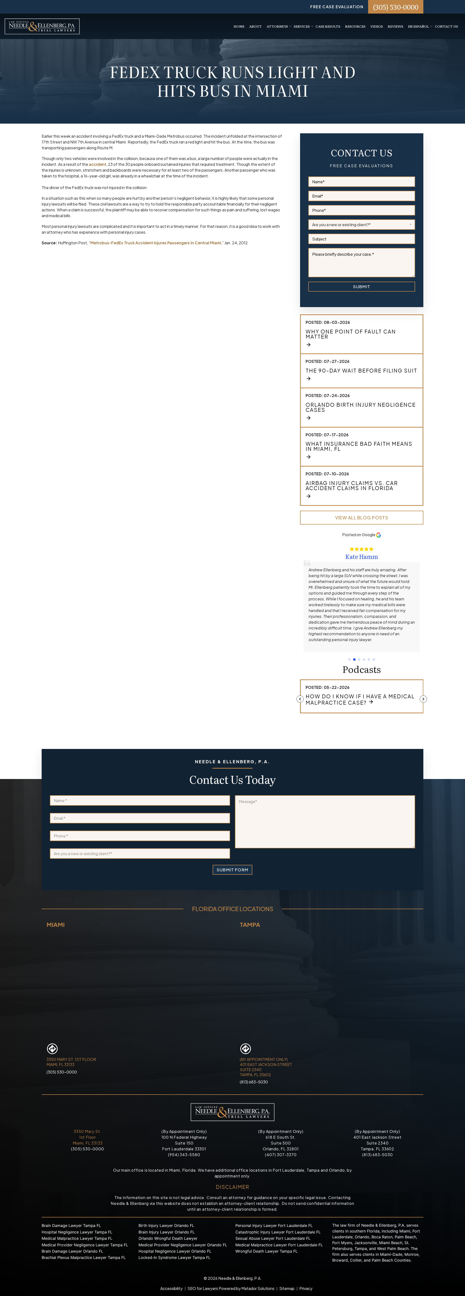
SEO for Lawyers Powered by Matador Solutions (230, 1288)
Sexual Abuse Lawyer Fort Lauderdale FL (272, 1238)
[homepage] (42, 25)
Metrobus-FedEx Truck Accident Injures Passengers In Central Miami (155, 242)
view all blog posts (361, 517)
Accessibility (171, 1288)
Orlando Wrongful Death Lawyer (168, 1238)
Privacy (305, 1288)
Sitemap (286, 1288)
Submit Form (232, 869)
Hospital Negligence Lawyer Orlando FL (175, 1251)
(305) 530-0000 (395, 7)
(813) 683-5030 (254, 1081)
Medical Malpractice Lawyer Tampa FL (77, 1238)
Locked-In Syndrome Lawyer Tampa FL (174, 1257)
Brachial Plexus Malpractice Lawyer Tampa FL (84, 1257)
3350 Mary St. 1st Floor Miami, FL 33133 (88, 1137)
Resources (355, 26)
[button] (349, 659)
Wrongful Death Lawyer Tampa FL (266, 1251)
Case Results (328, 26)
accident (97, 164)
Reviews (395, 26)
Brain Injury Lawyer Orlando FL (167, 1232)
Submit (361, 286)
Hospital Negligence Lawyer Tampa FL (77, 1232)
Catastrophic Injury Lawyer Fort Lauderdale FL (278, 1232)
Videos (376, 26)
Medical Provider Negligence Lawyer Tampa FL (85, 1244)
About (255, 26)
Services (302, 26)
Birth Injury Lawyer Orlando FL (166, 1225)
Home (239, 26)
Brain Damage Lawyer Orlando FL (72, 1251)
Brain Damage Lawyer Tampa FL (71, 1225)
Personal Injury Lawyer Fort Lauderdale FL (274, 1225)
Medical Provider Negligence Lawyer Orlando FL (183, 1244)
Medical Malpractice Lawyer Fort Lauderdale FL (279, 1244)
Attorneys (277, 26)
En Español (418, 26)
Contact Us (446, 26)
